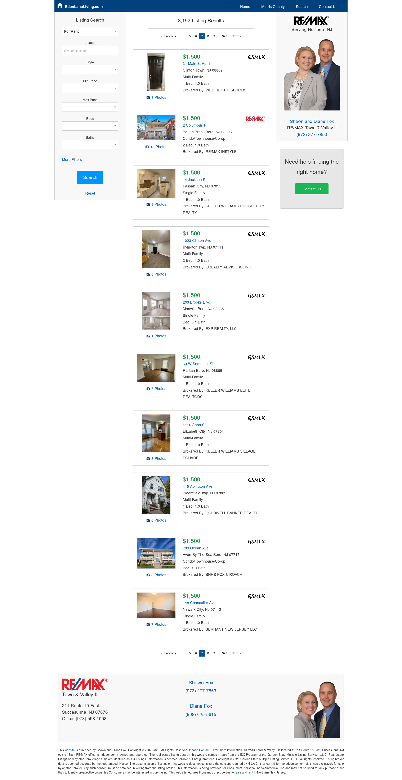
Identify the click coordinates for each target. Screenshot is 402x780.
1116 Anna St (194, 424)
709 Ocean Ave (196, 547)
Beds (90, 118)
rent (250, 772)
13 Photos (158, 146)
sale (238, 772)
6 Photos (158, 520)
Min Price (90, 80)
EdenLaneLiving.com (84, 6)
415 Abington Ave (197, 486)
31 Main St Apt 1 (197, 63)
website (70, 750)
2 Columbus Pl (195, 125)
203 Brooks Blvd (196, 302)
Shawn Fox (201, 682)
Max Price (90, 99)
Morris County (273, 6)
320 (224, 36)
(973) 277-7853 (311, 134)
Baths (90, 137)
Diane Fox (201, 705)
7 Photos (158, 388)
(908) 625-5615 (201, 714)
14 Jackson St (194, 179)
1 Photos (158, 335)
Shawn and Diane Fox (312, 121)
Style (90, 62)
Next (235, 36)
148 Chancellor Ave (199, 602)
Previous (170, 36)
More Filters (72, 159)
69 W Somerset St (198, 363)
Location (90, 42)
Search (302, 6)
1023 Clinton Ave (197, 240)
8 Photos (158, 97)
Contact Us (328, 6)
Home (245, 6)
